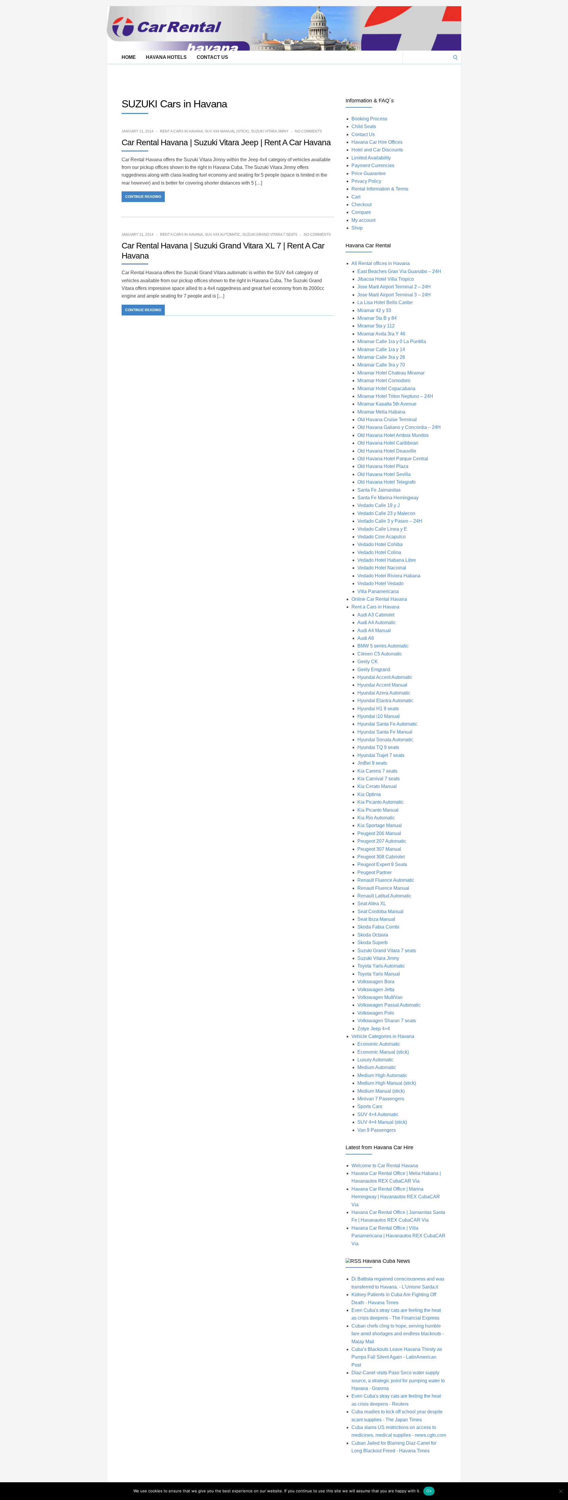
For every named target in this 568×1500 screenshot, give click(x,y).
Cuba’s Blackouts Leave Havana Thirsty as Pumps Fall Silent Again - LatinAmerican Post (396, 1357)
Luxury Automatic (375, 1059)
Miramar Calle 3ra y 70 (381, 364)
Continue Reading (143, 197)
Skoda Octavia (372, 934)
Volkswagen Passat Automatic (389, 1004)
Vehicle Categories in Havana (382, 1036)
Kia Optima (369, 794)
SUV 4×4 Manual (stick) (382, 1122)
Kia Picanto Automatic (380, 802)
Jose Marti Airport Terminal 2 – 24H (394, 286)
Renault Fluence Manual (383, 888)
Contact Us (212, 57)
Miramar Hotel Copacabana (386, 388)
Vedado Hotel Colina (379, 552)
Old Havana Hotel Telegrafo (386, 482)
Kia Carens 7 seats (377, 771)
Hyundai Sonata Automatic (385, 739)
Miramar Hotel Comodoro (383, 380)
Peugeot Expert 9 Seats (382, 864)
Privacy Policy (366, 181)
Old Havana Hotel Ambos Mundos (393, 435)
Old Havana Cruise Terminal (387, 419)
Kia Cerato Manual (377, 786)
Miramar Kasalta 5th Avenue (387, 403)
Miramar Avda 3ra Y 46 (381, 333)
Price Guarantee (368, 173)
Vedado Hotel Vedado (380, 583)
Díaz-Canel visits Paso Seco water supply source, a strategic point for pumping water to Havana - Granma (398, 1380)
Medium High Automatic (382, 1075)
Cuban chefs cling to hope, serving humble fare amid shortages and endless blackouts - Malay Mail (397, 1333)
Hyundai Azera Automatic (383, 692)
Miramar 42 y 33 (374, 310)
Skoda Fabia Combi (378, 926)
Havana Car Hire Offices (377, 142)
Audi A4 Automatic (376, 622)
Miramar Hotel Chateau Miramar (391, 372)
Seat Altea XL (371, 903)
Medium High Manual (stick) (386, 1083)
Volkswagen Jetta (375, 989)
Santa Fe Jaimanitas (379, 490)
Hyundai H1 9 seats (378, 708)
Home (129, 57)
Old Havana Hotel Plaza (382, 466)
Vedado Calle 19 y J (378, 505)
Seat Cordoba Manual (380, 911)
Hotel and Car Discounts (377, 149)
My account (363, 220)
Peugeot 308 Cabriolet (381, 856)
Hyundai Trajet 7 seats (380, 755)
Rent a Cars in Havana (181, 131)
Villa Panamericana (378, 591)
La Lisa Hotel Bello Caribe (385, 302)
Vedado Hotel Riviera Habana (388, 575)
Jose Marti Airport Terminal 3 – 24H (394, 294)
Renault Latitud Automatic (384, 895)
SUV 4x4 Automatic (223, 234)
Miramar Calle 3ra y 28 (381, 357)
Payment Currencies (372, 165)
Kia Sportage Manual (379, 825)
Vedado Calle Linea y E (382, 529)
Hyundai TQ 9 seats (378, 747)
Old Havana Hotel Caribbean (387, 442)
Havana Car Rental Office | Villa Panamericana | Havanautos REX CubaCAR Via (398, 1235)
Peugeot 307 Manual (379, 849)
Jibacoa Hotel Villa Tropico (385, 279)
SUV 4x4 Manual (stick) (227, 131)
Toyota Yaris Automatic (381, 965)
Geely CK (367, 661)
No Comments (308, 131)
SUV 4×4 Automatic (377, 1114)
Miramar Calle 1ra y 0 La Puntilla (391, 341)
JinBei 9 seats (372, 763)
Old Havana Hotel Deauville (386, 450)
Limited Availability (371, 157)
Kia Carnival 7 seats (378, 778)
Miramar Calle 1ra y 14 (381, 349)
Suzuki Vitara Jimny (269, 131)
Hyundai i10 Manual (378, 716)
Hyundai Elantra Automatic (385, 700)
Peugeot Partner (374, 872)
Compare (361, 212)
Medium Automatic (376, 1067)
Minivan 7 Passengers (380, 1098)
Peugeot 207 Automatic (381, 841)
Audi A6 (365, 638)
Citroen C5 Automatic (379, 653)
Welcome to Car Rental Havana (384, 1165)
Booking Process (369, 118)
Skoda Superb (372, 942)
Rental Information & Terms (379, 188)
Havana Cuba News (386, 1261)
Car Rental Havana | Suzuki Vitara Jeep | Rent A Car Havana (226, 142)
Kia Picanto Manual (377, 810)
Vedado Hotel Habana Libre (386, 560)
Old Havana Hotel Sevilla (384, 474)
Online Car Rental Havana (379, 599)
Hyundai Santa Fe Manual (384, 731)
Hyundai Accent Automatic (384, 677)
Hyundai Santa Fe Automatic (387, 723)
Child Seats (363, 126)
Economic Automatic (378, 1044)
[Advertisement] (214, 77)
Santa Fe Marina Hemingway (388, 497)
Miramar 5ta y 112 (376, 325)
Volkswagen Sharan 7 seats (386, 1020)
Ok (429, 1490)
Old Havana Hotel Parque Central (392, 458)
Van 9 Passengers (376, 1130)
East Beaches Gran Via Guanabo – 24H (399, 271)
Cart (355, 196)
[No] (561, 1491)
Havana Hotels (166, 57)
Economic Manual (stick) (383, 1052)
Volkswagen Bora (375, 981)
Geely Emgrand (373, 669)
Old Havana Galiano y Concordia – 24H (399, 427)
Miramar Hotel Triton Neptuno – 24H (395, 396)
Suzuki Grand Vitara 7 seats (269, 234)
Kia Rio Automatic (376, 817)
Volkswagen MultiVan (380, 997)
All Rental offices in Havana (380, 263)
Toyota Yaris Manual (378, 973)
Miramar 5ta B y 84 (377, 318)
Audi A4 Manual (374, 630)
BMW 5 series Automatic (383, 645)
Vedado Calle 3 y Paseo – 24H (389, 521)
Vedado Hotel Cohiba (380, 544)
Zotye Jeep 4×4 (373, 1028)
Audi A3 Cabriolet (375, 614)
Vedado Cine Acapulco (381, 536)
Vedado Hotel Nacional (381, 567)
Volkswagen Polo (375, 1012)
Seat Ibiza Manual (376, 919)
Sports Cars (369, 1106)
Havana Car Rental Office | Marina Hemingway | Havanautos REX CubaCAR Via (395, 1196)
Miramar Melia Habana (381, 411)
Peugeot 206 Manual (379, 833)
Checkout (361, 204)
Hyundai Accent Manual (382, 684)
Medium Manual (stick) (381, 1091)
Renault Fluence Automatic (385, 880)
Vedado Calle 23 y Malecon (386, 513)
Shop (357, 227)
